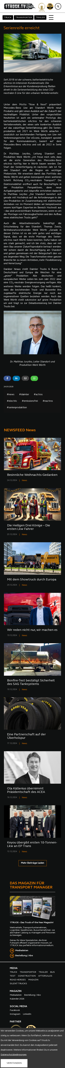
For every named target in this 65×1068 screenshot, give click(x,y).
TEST (12, 976)
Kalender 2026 (17, 999)
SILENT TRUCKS (18, 983)
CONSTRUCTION (27, 976)
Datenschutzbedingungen (14, 1055)
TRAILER (40, 17)
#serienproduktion (17, 407)
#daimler (24, 394)
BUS (52, 972)
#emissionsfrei (30, 401)
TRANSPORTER (23, 17)
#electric (12, 401)
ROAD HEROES (18, 980)
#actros (38, 394)
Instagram (15, 1014)
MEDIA (14, 968)
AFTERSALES (45, 976)
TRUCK (8, 17)
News (24, 480)
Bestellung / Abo (24, 955)
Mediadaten (21, 950)
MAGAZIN (33, 980)
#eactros (48, 401)
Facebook (15, 1010)
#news (10, 394)
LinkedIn (27, 1014)
